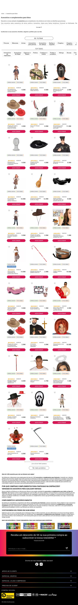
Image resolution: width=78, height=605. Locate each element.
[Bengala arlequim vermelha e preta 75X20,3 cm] (9, 356)
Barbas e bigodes (52, 43)
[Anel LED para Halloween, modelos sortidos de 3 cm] (54, 211)
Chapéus (60, 43)
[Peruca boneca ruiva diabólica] (54, 320)
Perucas (6, 43)
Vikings (61, 53)
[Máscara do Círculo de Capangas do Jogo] (54, 65)
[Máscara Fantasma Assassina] (32, 393)
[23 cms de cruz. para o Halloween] (32, 320)
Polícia (35, 53)
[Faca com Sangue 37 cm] (32, 102)
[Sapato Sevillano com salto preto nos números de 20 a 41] (54, 174)
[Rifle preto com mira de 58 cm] (54, 138)
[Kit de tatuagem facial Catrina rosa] (32, 284)
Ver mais (38, 27)
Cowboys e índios (43, 53)
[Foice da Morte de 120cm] (32, 429)
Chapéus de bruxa (69, 43)
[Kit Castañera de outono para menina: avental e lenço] (9, 174)
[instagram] (41, 564)
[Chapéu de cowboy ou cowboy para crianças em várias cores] (9, 320)
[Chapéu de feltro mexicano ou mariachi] (32, 138)
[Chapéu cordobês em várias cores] (9, 393)
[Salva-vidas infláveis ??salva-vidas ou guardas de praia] (54, 284)
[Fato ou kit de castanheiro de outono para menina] (9, 247)
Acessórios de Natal (17, 53)
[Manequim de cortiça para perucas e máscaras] (9, 138)
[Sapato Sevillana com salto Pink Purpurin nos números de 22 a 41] (9, 284)
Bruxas (69, 53)
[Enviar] (66, 548)
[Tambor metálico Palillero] (54, 247)
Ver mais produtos (39, 468)
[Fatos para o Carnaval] (47, 528)
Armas (23, 43)
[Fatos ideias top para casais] (30, 528)
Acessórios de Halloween (7, 54)
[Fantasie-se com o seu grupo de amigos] (13, 528)
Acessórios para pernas (32, 43)
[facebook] (37, 564)
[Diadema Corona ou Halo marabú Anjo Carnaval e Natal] (54, 356)
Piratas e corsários (53, 53)
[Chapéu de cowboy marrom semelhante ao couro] (32, 211)
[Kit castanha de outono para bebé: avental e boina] (9, 65)
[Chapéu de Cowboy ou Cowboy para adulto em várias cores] (9, 102)
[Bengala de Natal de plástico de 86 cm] (32, 247)
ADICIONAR (16, 95)
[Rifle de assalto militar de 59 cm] (32, 65)
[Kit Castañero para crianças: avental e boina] (9, 211)
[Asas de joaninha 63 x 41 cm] (9, 429)
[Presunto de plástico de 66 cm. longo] (32, 174)
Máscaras (15, 43)
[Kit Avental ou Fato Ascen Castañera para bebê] (54, 102)
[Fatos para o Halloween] (65, 528)
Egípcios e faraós (27, 53)
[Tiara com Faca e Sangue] (32, 356)
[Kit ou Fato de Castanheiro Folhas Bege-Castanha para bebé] (54, 393)
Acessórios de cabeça (42, 43)
